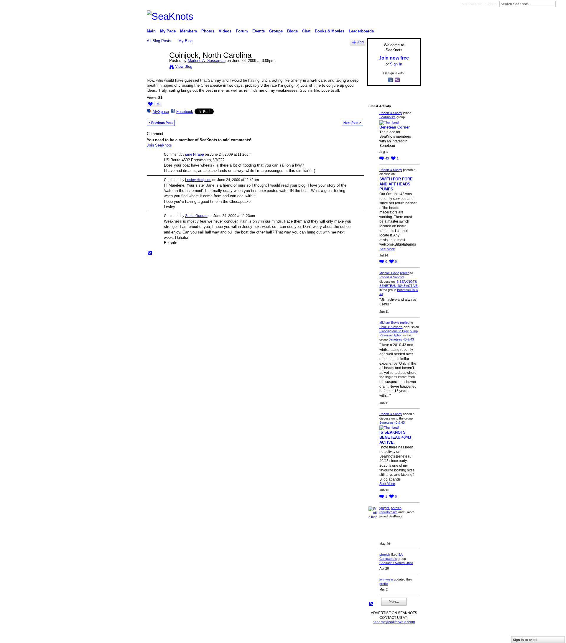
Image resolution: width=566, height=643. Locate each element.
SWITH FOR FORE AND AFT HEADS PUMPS (396, 184)
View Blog (183, 66)
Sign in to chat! (525, 640)
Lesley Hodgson (198, 180)
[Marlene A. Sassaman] (156, 67)
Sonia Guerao (196, 216)
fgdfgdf (384, 508)
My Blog (185, 41)
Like (157, 104)
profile (383, 584)
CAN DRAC (187, 636)
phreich (396, 508)
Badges (354, 636)
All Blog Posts (159, 41)
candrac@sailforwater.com (394, 622)
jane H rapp (194, 154)
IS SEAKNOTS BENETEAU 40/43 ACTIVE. (395, 437)
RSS (150, 253)
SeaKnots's (387, 117)
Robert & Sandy (390, 113)
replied (404, 273)
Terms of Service (407, 636)
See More (387, 249)
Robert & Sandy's (391, 277)
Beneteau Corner (394, 127)
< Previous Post (161, 122)
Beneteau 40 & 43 (401, 339)
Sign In (490, 4)
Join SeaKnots (159, 145)
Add (360, 42)
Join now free (471, 4)
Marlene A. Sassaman (207, 60)
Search (560, 3)
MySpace (161, 111)
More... (394, 601)
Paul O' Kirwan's (391, 327)
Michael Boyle (389, 273)
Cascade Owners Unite (396, 563)
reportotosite (388, 512)
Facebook (184, 111)
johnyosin (386, 579)
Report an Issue (377, 636)
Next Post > (352, 122)
